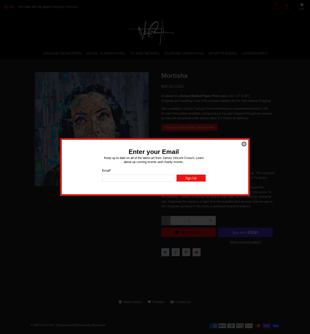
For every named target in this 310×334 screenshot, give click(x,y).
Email (106, 170)
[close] (244, 144)
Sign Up (191, 178)
